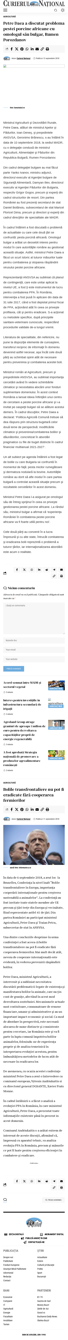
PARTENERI (44, 1290)
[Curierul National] (34, 3)
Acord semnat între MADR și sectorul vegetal (22, 685)
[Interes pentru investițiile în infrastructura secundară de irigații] (56, 703)
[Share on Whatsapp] (27, 49)
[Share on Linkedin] (32, 49)
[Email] (37, 49)
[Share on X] (16, 49)
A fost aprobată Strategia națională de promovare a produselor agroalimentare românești (21, 758)
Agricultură (9, 16)
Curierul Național (23, 58)
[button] (6, 10)
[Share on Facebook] (11, 49)
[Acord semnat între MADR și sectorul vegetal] (56, 685)
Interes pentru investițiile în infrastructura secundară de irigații (22, 704)
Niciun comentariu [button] (54, 1200)
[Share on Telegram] (54, 570)
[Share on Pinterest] (21, 49)
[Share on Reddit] (46, 570)
